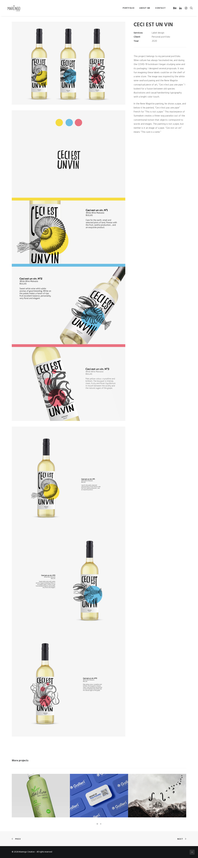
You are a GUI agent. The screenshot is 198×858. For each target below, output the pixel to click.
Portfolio (128, 8)
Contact (160, 8)
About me (144, 8)
